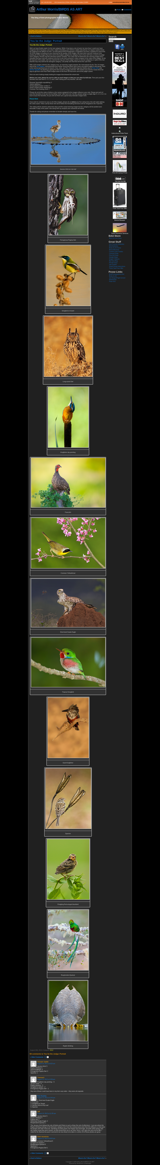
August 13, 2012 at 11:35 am (46, 1113)
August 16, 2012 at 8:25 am (46, 1063)
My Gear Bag (113, 261)
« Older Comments (36, 1057)
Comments (127, 9)
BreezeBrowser (114, 250)
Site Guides (113, 264)
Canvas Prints (113, 253)
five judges (40, 66)
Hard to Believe (36, 36)
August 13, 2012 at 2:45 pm (46, 1097)
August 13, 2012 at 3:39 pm (46, 1079)
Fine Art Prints (113, 255)
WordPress (80, 1163)
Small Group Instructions (117, 266)
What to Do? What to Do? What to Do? (91, 36)
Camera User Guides (116, 251)
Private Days (113, 262)
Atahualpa (88, 1163)
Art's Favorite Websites (116, 244)
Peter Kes (95, 68)
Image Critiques (114, 259)
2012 (51, 1050)
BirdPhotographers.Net (116, 274)
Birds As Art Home (115, 248)
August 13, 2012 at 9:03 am (46, 1138)
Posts (119, 9)
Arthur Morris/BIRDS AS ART (59, 9)
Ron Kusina (41, 1096)
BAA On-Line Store (115, 238)
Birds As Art (113, 276)
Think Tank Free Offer (116, 268)
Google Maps (113, 257)
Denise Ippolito (35, 70)
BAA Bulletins (113, 246)
